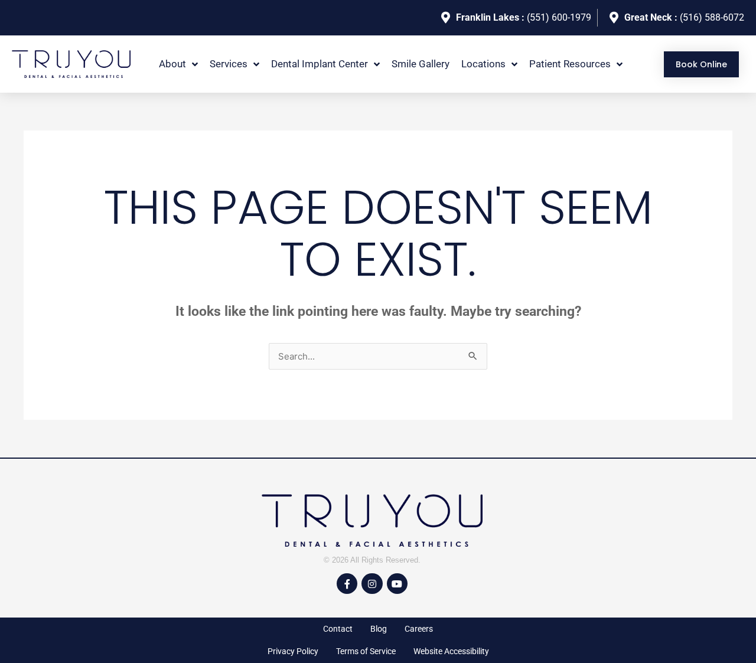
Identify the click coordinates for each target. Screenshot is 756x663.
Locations (483, 64)
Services (228, 64)
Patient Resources (570, 64)
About (172, 64)
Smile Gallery (420, 64)
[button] (178, 64)
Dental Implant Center (319, 64)
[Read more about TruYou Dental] (71, 64)
